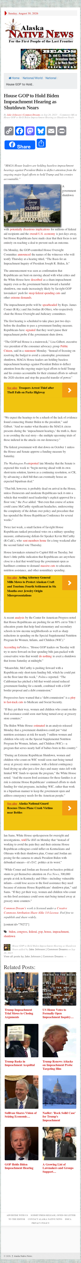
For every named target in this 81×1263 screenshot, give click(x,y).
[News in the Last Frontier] (40, 31)
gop (40, 931)
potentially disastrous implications (30, 229)
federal (33, 931)
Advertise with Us (17, 1215)
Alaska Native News (22, 1255)
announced (24, 254)
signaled (30, 330)
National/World (33, 78)
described (36, 279)
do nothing (45, 656)
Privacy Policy (41, 1223)
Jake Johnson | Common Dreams (23, 114)
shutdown (9, 936)
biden (12, 931)
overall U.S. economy (42, 234)
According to (11, 647)
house (47, 931)
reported (34, 463)
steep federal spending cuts (44, 293)
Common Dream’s (15, 908)
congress (22, 931)
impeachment (61, 931)
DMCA (68, 1219)
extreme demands (21, 297)
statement (30, 350)
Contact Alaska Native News (45, 1219)
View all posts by (14, 956)
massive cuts (47, 566)
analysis (19, 617)
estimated (39, 725)
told (23, 840)
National (50, 78)
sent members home (34, 540)
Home (16, 78)
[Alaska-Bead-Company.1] (49, 58)
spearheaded (49, 305)
